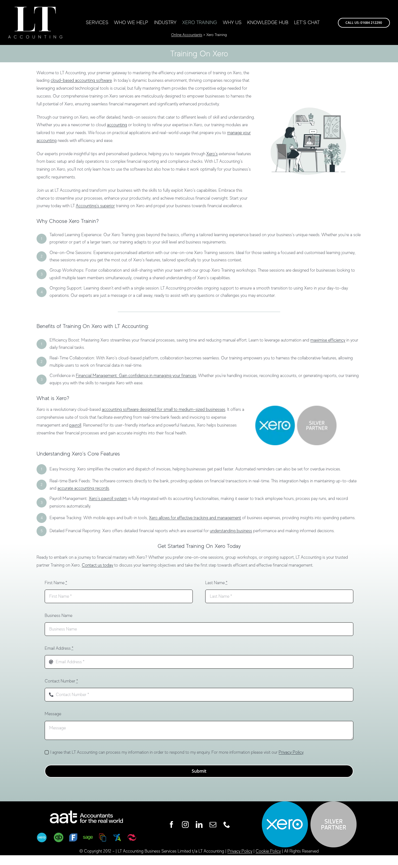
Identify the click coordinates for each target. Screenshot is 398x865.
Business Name (58, 615)
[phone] (226, 824)
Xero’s (212, 153)
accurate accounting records (83, 488)
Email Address (59, 648)
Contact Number (61, 681)
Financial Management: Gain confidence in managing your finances (136, 375)
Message (53, 713)
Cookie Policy (268, 851)
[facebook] (171, 824)
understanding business (231, 530)
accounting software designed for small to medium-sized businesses (163, 409)
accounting (117, 124)
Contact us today (97, 565)
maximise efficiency (327, 340)
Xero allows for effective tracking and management (195, 517)
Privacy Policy (291, 752)
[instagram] (185, 824)
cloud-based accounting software (81, 80)
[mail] (212, 824)
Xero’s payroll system (108, 498)
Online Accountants (186, 34)
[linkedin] (199, 824)
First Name (56, 582)
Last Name (216, 582)
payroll (75, 425)
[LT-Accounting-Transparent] (35, 8)
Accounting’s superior (95, 205)
